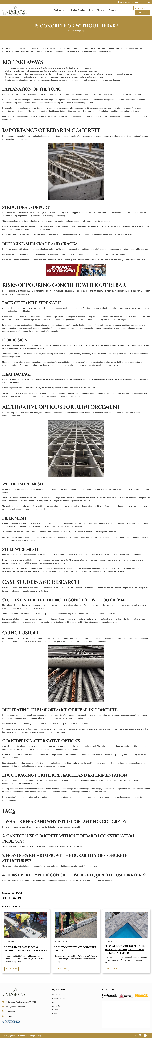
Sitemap (37, 1036)
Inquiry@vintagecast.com (15, 1007)
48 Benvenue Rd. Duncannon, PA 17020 (135, 2)
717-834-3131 (11, 1011)
